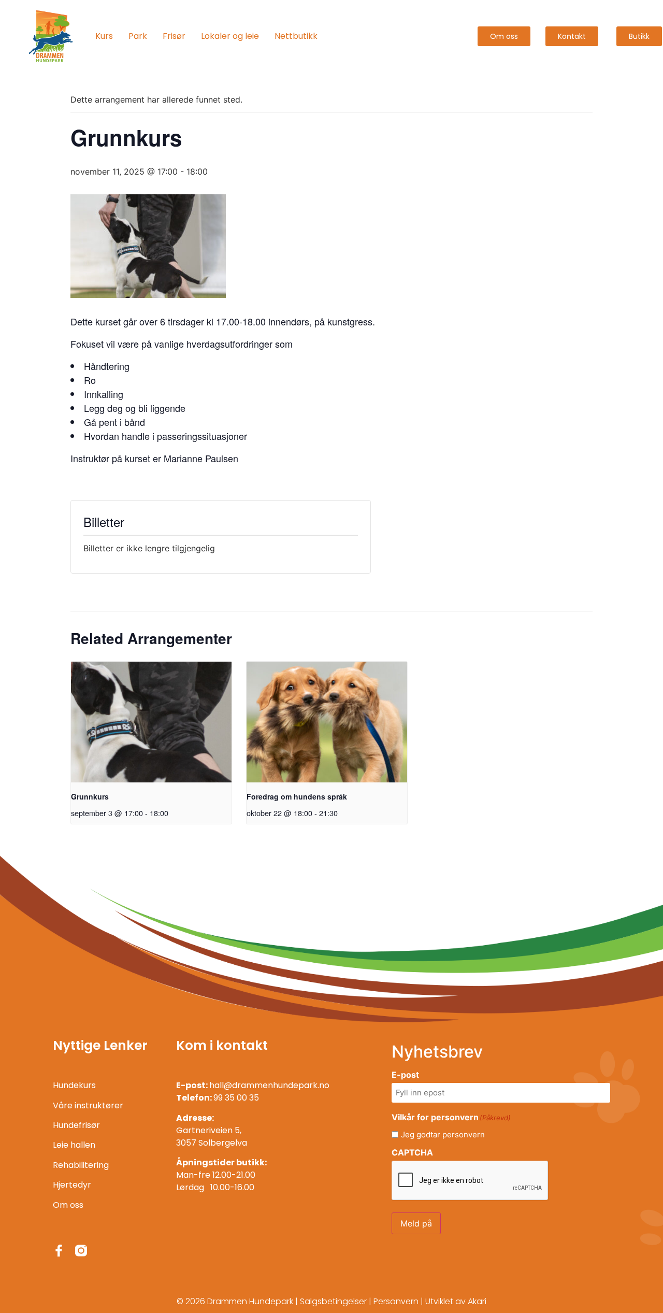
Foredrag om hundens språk (297, 796)
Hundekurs (74, 1085)
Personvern (396, 1301)
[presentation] (151, 722)
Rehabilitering (81, 1165)
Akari (477, 1301)
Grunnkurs (90, 796)
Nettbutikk (296, 36)
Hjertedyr (72, 1185)
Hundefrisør (76, 1125)
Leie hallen (74, 1145)
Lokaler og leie (230, 36)
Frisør (174, 36)
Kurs (104, 36)
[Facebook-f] (59, 1251)
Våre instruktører (88, 1105)
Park (137, 36)
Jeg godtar (443, 1134)
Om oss (68, 1205)
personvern (463, 1134)
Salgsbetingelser (333, 1301)
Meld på (416, 1223)
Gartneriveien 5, (208, 1130)
